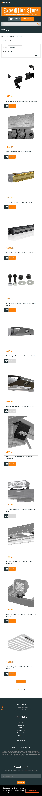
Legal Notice (21, 735)
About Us (21, 727)
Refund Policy (21, 730)
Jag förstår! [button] (32, 790)
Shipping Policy (21, 733)
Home (3, 36)
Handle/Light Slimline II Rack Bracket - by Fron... (20, 406)
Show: (4, 51)
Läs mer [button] (14, 793)
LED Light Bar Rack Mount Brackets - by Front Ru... (21, 101)
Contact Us (21, 725)
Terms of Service (21, 740)
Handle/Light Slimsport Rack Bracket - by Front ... (21, 356)
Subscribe (21, 783)
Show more (21, 681)
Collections (10, 36)
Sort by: (5, 47)
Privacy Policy (21, 738)
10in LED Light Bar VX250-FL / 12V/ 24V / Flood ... (21, 253)
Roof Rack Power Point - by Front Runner (18, 151)
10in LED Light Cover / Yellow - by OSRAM (19, 202)
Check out (27, 18)
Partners (21, 722)
